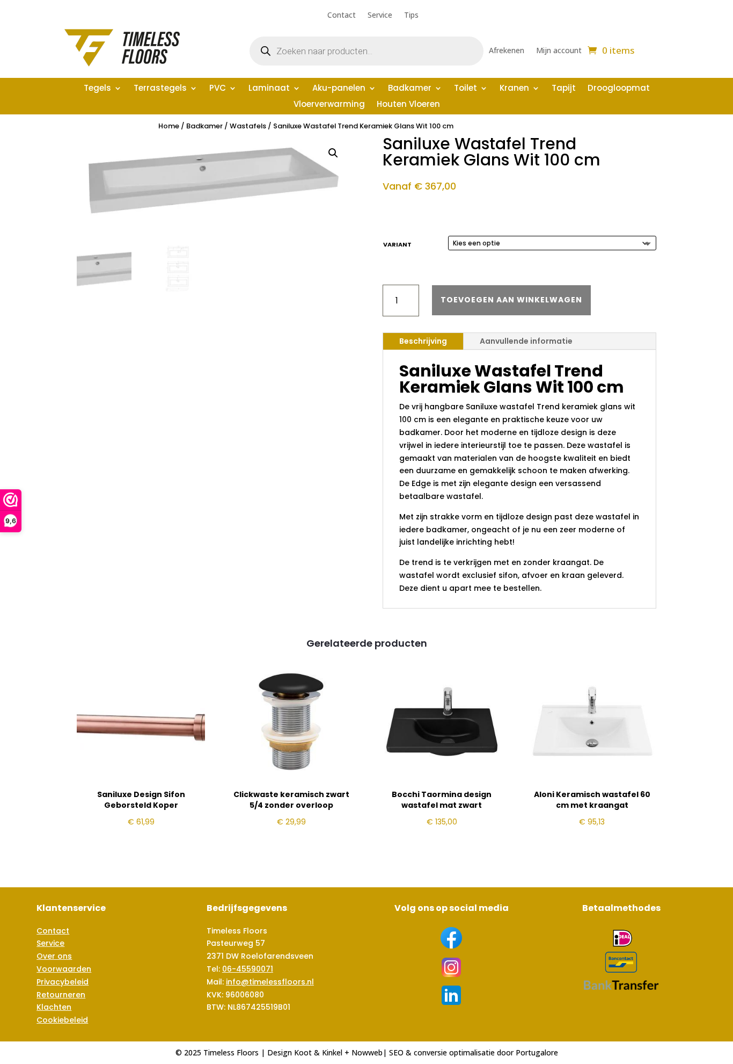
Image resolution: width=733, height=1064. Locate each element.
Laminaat (269, 88)
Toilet (465, 88)
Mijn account (559, 51)
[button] (333, 153)
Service (380, 15)
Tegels (97, 88)
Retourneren (60, 994)
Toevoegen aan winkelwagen (511, 299)
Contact (341, 15)
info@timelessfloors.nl (270, 981)
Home (168, 126)
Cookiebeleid (62, 1020)
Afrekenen (506, 51)
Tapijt (564, 88)
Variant (397, 244)
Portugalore (537, 1052)
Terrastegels (160, 88)
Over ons (54, 956)
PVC (217, 88)
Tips (411, 15)
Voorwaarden (63, 969)
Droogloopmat (619, 88)
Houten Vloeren (408, 105)
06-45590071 (247, 969)
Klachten (53, 1007)
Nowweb (367, 1052)
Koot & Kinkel (318, 1052)
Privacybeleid (62, 981)
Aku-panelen (338, 88)
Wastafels (248, 126)
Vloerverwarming (329, 105)
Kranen (514, 88)
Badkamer (409, 88)
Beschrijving (423, 341)
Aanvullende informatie (526, 341)
